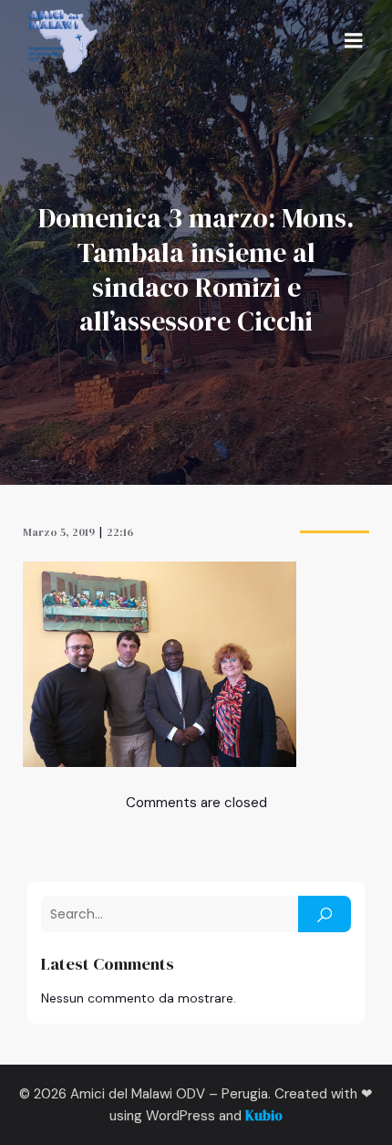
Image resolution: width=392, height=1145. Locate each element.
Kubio (264, 1115)
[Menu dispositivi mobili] (354, 41)
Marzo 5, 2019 (59, 532)
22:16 (120, 532)
